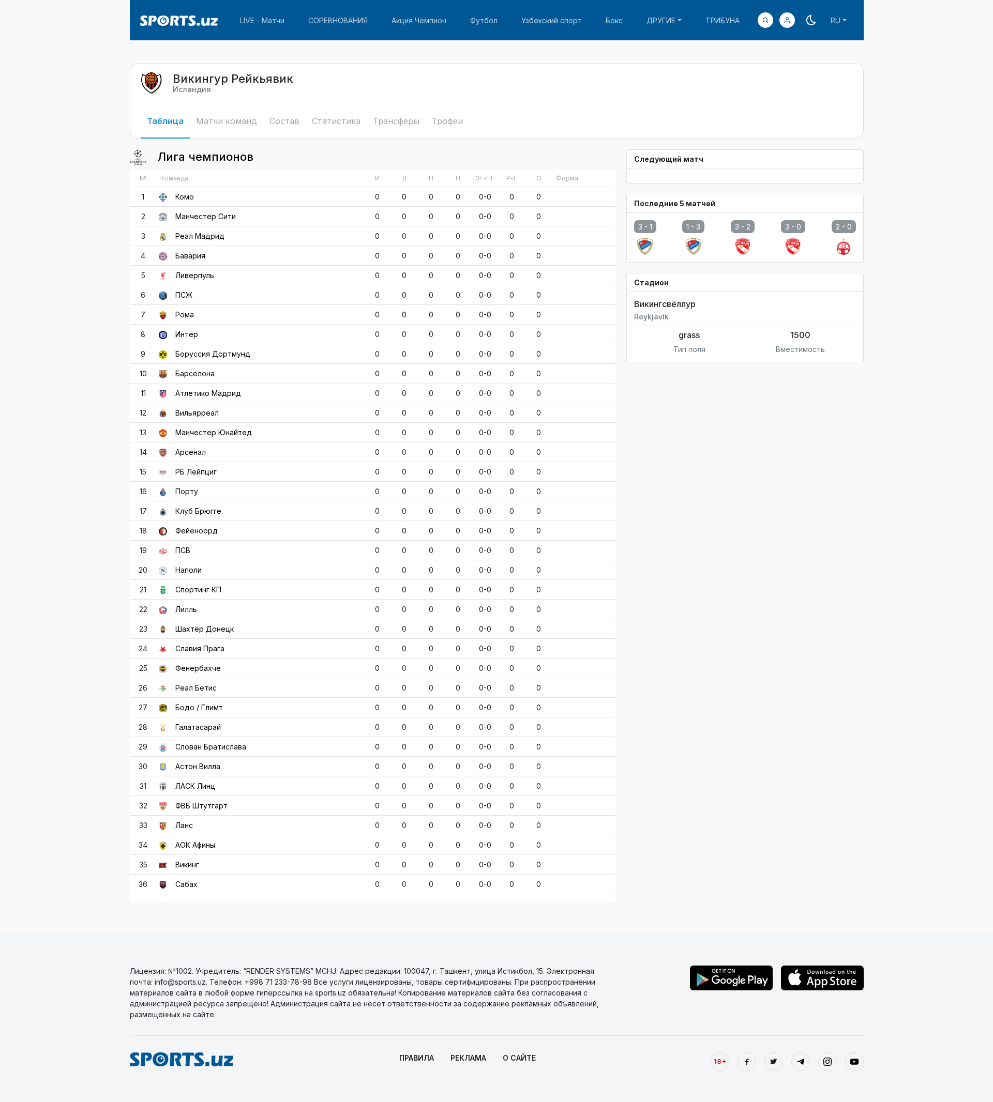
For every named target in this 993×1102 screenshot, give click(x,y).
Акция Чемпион (419, 20)
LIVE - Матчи (262, 20)
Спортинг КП (198, 589)
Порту (186, 491)
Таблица (165, 121)
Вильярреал (197, 412)
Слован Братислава (210, 746)
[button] (787, 20)
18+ (720, 1061)
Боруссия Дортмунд (212, 353)
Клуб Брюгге (198, 511)
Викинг (187, 864)
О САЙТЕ (519, 1057)
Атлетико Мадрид (208, 393)
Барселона (195, 373)
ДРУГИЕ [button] (660, 20)
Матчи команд (226, 121)
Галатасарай (198, 727)
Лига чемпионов (204, 156)
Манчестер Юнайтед (213, 432)
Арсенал (190, 452)
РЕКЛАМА (468, 1057)
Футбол (484, 20)
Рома (184, 314)
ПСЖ (183, 294)
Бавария (190, 255)
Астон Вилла (197, 766)
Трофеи (447, 121)
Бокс (614, 20)
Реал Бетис (196, 687)
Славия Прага (199, 648)
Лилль (186, 609)
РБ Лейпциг (196, 471)
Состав (284, 121)
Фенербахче (198, 668)
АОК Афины (195, 844)
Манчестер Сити (205, 216)
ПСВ (182, 550)
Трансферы (396, 121)
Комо (184, 196)
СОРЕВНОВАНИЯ (338, 20)
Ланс (184, 825)
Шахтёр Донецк (204, 628)
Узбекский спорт (551, 20)
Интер (186, 334)
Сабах (186, 884)
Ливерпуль (194, 275)
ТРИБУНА (722, 20)
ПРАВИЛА (416, 1057)
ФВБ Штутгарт (201, 805)
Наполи (188, 569)
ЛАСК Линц (195, 786)
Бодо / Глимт (199, 707)
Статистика (336, 121)
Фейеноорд (196, 530)
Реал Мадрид (199, 236)
